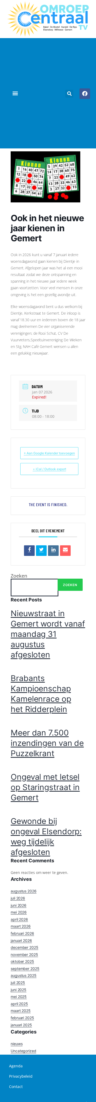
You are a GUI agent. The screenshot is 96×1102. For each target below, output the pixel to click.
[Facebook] (84, 93)
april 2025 (19, 1003)
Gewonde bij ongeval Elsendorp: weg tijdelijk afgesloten (46, 836)
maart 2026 (21, 926)
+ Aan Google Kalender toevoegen (49, 453)
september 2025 (25, 968)
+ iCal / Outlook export (49, 469)
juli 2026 (18, 898)
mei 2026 (19, 912)
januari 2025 (21, 1025)
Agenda (15, 1065)
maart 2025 (21, 1010)
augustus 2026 (24, 891)
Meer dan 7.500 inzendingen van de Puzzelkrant (47, 743)
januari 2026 (21, 940)
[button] (15, 93)
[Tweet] (41, 550)
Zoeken (19, 576)
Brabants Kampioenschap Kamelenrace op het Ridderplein (41, 693)
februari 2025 (22, 1017)
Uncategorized (23, 1051)
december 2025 (24, 947)
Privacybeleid (21, 1076)
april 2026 (19, 919)
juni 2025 (18, 989)
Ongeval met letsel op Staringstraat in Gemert (45, 787)
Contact (15, 1086)
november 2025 (24, 954)
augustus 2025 (24, 975)
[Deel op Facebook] (29, 550)
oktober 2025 (22, 961)
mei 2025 (19, 996)
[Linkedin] (53, 550)
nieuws (16, 1043)
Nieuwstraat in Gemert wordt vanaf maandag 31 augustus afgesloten (48, 634)
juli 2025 (18, 982)
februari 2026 (22, 933)
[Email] (65, 550)
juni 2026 (18, 905)
